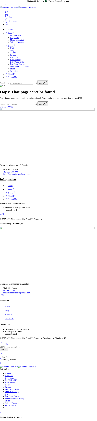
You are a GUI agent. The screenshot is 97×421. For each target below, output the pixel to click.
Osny (12, 50)
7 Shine (13, 53)
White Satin (14, 71)
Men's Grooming (12, 392)
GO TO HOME (6, 107)
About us (8, 314)
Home (10, 29)
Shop (10, 33)
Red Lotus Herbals (17, 64)
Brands (10, 46)
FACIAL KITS (16, 35)
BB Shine (14, 57)
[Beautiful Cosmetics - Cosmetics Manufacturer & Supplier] (18, 7)
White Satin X (10, 405)
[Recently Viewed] (7, 344)
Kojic (12, 48)
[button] (48, 301)
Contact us (9, 318)
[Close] (1, 357)
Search (41, 83)
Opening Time (5, 324)
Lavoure (13, 55)
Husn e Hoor (15, 60)
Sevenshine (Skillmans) (19, 66)
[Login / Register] (6, 13)
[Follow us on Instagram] (3, 215)
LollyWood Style (17, 62)
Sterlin (12, 69)
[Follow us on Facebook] (1, 215)
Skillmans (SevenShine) (14, 398)
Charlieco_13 (17, 223)
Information (4, 300)
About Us (11, 74)
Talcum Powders (16, 42)
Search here (5, 83)
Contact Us (12, 77)
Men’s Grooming (17, 40)
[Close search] (2, 355)
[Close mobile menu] (1, 364)
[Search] (6, 24)
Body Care (14, 38)
